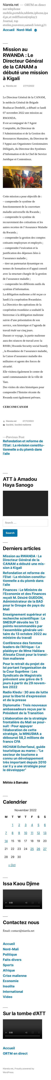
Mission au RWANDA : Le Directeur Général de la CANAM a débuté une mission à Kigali (24, 562)
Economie (11, 981)
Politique (10, 954)
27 (45, 849)
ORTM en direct (15, 1053)
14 (6, 841)
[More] (35, 30)
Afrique (9, 970)
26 (38, 849)
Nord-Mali (24, 30)
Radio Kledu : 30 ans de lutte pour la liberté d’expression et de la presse (25, 696)
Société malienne (23, 425)
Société (9, 425)
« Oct (12, 865)
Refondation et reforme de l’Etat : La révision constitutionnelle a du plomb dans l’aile (24, 578)
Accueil (9, 30)
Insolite (9, 986)
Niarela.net (11, 5)
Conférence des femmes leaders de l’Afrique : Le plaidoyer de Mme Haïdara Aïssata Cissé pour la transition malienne (25, 650)
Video (7, 997)
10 (25, 833)
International (13, 992)
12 (38, 833)
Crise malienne (15, 976)
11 (32, 833)
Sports (8, 965)
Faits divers (12, 960)
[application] (25, 503)
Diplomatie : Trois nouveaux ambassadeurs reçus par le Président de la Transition (25, 709)
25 (32, 849)
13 (44, 833)
